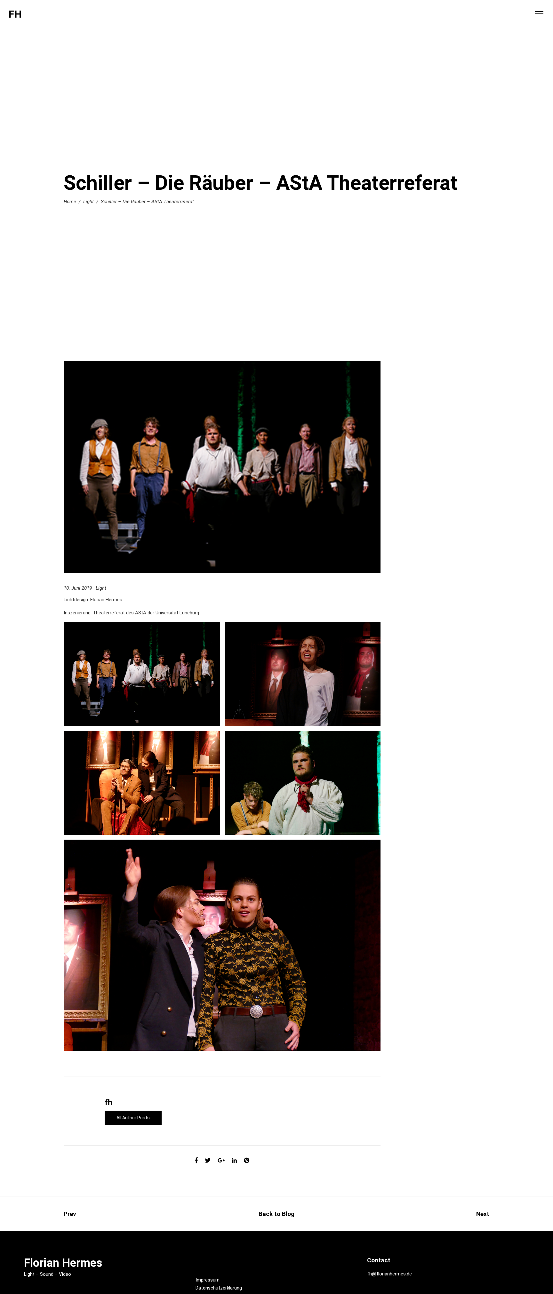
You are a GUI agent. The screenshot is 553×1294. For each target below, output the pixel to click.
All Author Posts (133, 1117)
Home (70, 201)
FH (15, 14)
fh (108, 1102)
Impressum (208, 1280)
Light (88, 201)
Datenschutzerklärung (219, 1288)
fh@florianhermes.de (389, 1274)
